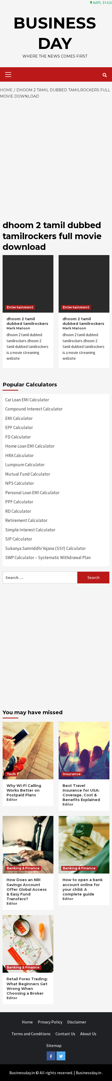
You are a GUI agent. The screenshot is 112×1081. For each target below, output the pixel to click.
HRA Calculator (19, 455)
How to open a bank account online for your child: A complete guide (83, 887)
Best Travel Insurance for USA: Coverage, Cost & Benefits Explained (81, 792)
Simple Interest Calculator (30, 530)
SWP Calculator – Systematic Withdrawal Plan (48, 557)
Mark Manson (18, 328)
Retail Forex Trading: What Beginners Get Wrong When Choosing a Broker (27, 986)
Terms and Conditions (31, 1033)
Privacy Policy (50, 1021)
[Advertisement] (56, 158)
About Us (88, 1033)
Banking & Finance (23, 868)
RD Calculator (18, 511)
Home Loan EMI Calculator (29, 446)
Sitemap (53, 1045)
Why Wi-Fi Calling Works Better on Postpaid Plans (24, 790)
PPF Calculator (19, 502)
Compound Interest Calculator (34, 409)
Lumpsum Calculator (25, 465)
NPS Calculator (19, 483)
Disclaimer (76, 1021)
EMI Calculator (19, 418)
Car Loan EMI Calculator (27, 400)
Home (27, 1021)
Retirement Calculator (26, 520)
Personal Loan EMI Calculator (32, 493)
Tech (11, 774)
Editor (12, 800)
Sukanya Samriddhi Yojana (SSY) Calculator (45, 548)
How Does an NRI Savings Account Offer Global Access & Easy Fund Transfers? (27, 889)
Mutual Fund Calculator (27, 474)
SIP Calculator (18, 539)
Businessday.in (88, 1072)
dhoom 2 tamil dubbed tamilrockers (27, 321)
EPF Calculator (19, 427)
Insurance (72, 774)
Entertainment (20, 307)
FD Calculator (18, 437)
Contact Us (65, 1033)
